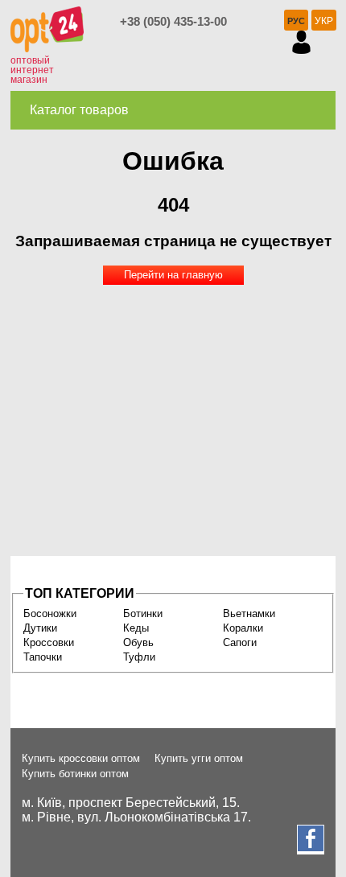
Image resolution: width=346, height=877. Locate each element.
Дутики (40, 628)
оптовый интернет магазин (32, 70)
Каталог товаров (79, 110)
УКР (324, 21)
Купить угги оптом (198, 758)
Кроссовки (48, 642)
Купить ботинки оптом (75, 774)
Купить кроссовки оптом (81, 758)
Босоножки (49, 613)
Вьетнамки (249, 613)
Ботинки (143, 613)
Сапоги (240, 642)
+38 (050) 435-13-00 (173, 21)
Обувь (138, 642)
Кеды (136, 628)
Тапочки (42, 657)
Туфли (139, 657)
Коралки (243, 628)
